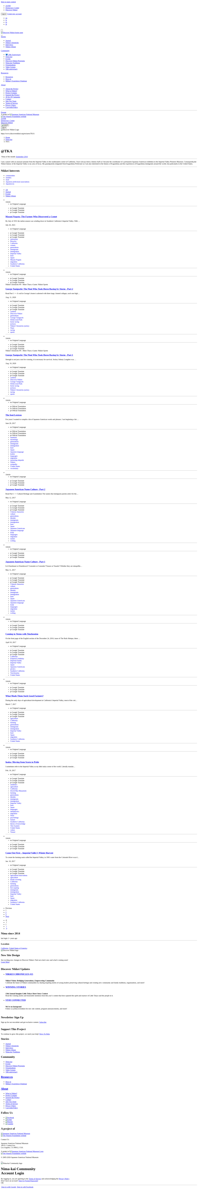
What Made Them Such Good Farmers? (25, 696)
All (7, 190)
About (4, 1088)
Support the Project (12, 95)
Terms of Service (12, 103)
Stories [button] (3, 37)
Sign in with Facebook (24, 1187)
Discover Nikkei (11, 10)
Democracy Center (12, 8)
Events (8, 59)
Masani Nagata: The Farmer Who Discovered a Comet (31, 216)
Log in (4, 14)
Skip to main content (8, 2)
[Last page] (6, 929)
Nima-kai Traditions (13, 63)
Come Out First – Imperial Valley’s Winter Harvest (29, 853)
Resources (9, 77)
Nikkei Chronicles (12, 43)
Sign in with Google (8, 1187)
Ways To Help (44, 1034)
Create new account (14, 14)
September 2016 (22, 157)
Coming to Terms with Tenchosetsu (22, 634)
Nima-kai (9, 57)
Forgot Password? (31, 1181)
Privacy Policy (11, 105)
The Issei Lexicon (14, 415)
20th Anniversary (13, 55)
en (6, 18)
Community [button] (5, 51)
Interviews (9, 45)
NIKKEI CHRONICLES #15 (19, 974)
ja (6, 20)
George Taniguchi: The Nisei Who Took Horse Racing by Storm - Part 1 (39, 355)
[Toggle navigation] (2, 30)
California (4, 948)
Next (7, 916)
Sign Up (22, 1181)
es (6, 22)
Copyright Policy (12, 107)
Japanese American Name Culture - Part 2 (25, 489)
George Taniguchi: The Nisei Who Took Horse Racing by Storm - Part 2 (39, 289)
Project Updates (11, 93)
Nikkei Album (11, 47)
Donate (3, 112)
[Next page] (6, 926)
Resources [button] (4, 73)
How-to (8, 79)
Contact (8, 99)
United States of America (18, 948)
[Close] (2, 35)
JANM (8, 6)
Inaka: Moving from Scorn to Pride (22, 762)
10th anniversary (12, 69)
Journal (8, 41)
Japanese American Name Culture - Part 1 (25, 561)
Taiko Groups (10, 67)
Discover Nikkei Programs (15, 61)
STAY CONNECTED (16, 1000)
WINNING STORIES (16, 987)
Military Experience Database (16, 81)
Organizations (11, 65)
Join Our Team (11, 101)
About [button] (3, 85)
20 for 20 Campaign (13, 97)
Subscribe (42, 1022)
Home (8, 137)
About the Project (12, 89)
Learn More (5, 962)
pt (6, 24)
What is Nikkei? (11, 91)
